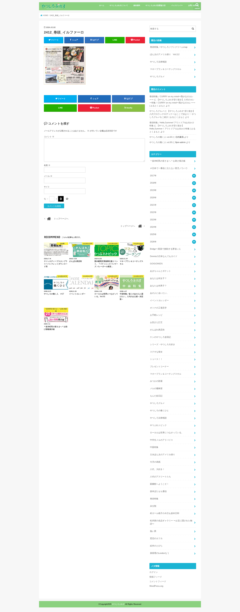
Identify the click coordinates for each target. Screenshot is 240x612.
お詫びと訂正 (156, 322)
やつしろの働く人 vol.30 (160, 137)
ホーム (101, 5)
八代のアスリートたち (160, 477)
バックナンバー (177, 5)
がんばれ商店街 (157, 330)
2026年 (153, 242)
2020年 (153, 197)
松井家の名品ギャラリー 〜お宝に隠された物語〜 (171, 522)
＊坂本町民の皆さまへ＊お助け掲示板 (167, 161)
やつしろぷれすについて (119, 5)
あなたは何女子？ (158, 278)
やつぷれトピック (158, 425)
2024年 (153, 227)
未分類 (153, 506)
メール (48, 176)
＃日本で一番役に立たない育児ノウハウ (169, 168)
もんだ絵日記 (156, 396)
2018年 (153, 183)
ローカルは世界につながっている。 (166, 433)
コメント (49, 137)
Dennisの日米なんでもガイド (163, 256)
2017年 (153, 176)
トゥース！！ (156, 359)
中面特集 (154, 447)
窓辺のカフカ (156, 538)
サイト (47, 187)
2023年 (153, 220)
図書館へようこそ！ (159, 484)
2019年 (153, 190)
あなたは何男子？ (158, 286)
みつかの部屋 (156, 381)
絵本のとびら (156, 546)
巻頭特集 (154, 499)
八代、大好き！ (157, 469)
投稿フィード (155, 577)
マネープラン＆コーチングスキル (165, 69)
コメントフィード (157, 581)
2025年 (153, 234)
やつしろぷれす (118, 604)
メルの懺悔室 (156, 388)
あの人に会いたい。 (159, 293)
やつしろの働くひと (159, 410)
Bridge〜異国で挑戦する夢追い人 (165, 249)
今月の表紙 (155, 462)
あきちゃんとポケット (160, 271)
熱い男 (153, 531)
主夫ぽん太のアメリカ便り (162, 454)
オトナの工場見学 (158, 308)
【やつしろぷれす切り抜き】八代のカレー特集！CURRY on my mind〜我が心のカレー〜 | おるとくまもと (172, 103)
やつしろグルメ (157, 76)
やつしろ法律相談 (158, 62)
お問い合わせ (193, 5)
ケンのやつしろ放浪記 (160, 337)
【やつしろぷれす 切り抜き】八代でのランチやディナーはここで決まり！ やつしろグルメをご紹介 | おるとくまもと (172, 114)
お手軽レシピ (156, 315)
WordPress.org (156, 586)
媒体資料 (136, 5)
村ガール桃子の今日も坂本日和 (164, 513)
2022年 (153, 212)
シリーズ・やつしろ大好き (162, 344)
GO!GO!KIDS (156, 264)
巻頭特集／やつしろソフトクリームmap (168, 47)
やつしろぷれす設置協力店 (156, 5)
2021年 (153, 205)
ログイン (153, 572)
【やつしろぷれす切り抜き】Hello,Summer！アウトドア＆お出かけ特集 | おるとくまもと (172, 129)
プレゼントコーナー (159, 366)
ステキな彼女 (156, 352)
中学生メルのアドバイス (161, 440)
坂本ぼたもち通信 (158, 491)
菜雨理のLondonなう (159, 553)
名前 (47, 165)
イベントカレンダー (159, 300)
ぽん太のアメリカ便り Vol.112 (164, 54)
